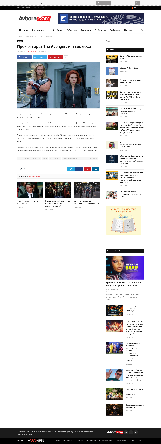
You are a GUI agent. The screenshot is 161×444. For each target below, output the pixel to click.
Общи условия (107, 440)
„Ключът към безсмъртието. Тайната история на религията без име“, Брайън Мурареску (131, 160)
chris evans (55, 158)
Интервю (128, 30)
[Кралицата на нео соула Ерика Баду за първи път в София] (125, 268)
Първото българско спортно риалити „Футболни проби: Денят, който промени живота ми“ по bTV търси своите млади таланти (132, 128)
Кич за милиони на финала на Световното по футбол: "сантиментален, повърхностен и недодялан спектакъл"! (133, 352)
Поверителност (120, 440)
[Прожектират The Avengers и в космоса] (58, 108)
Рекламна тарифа (69, 440)
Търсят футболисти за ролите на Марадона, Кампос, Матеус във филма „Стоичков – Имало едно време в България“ (135, 327)
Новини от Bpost (39, 7)
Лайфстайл (72, 30)
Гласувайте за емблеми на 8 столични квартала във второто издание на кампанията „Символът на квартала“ (131, 178)
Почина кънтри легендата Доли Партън (130, 81)
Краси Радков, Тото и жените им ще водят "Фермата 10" (134, 392)
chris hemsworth (70, 158)
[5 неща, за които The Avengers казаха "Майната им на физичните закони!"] (58, 190)
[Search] (142, 30)
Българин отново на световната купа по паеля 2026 (130, 194)
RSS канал (136, 8)
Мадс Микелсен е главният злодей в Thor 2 (28, 202)
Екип (98, 440)
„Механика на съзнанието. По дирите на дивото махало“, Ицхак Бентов (132, 144)
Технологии (86, 30)
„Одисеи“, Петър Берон (129, 68)
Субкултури (100, 30)
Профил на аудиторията (86, 440)
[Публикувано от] (107, 289)
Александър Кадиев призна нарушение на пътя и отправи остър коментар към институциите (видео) (134, 375)
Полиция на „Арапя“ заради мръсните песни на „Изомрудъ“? (131, 111)
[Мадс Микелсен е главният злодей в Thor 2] (30, 190)
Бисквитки (131, 440)
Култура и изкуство (40, 30)
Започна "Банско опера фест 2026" (131, 57)
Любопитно (115, 30)
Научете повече (103, 3)
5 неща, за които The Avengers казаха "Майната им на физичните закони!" (57, 204)
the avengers (24, 158)
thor (45, 158)
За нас (58, 440)
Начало (26, 30)
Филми (20, 41)
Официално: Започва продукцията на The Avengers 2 (86, 202)
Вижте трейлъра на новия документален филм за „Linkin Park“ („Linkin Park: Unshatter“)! (130, 96)
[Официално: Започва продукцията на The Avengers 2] (87, 190)
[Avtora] (34, 18)
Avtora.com (31, 52)
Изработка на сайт (23, 441)
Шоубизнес (58, 30)
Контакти (141, 440)
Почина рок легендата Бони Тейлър (134, 406)
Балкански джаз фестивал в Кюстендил (132, 308)
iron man (36, 158)
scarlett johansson (89, 158)
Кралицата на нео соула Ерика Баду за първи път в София (123, 284)
